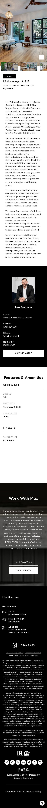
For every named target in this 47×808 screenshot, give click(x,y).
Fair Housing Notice (14, 653)
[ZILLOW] (34, 762)
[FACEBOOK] (6, 762)
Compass (34, 655)
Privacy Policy (33, 791)
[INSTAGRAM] (12, 762)
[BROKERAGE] (40, 762)
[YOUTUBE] (23, 762)
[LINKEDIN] (18, 762)
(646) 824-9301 (10, 327)
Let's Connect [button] (23, 570)
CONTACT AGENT (23, 353)
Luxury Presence (23, 778)
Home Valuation (23, 562)
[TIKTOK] (29, 762)
